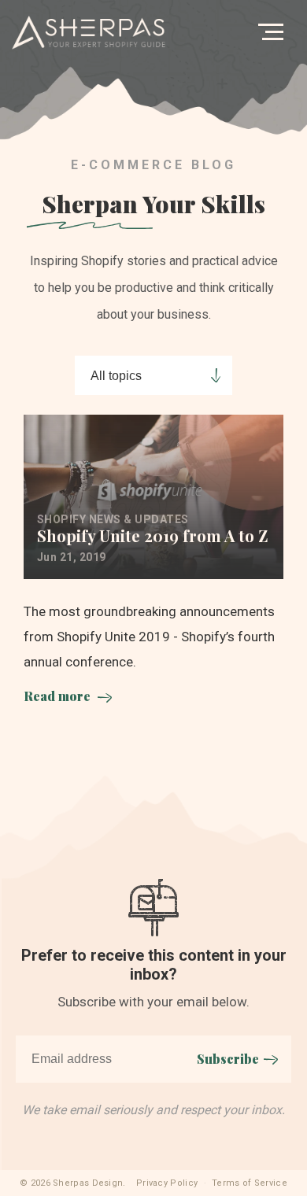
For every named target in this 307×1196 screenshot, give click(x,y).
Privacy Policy (167, 1183)
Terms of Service (249, 1183)
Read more (57, 696)
